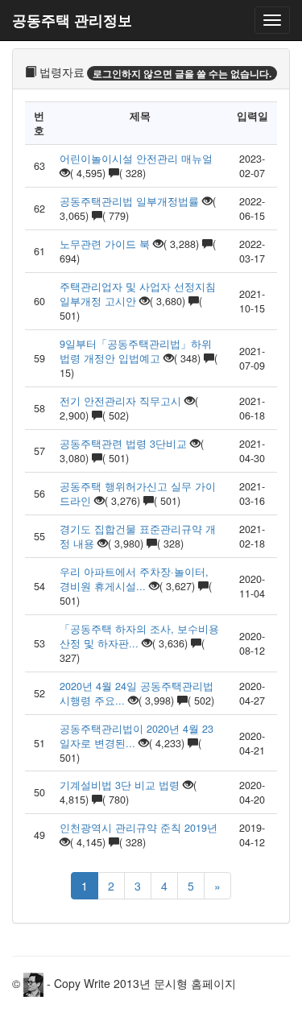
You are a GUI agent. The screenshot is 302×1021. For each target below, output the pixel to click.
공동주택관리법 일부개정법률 (129, 201)
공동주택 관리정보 (72, 20)
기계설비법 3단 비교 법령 (120, 785)
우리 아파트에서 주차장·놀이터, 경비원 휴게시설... (134, 578)
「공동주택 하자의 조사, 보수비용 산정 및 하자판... (139, 636)
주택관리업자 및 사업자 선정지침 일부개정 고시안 (138, 293)
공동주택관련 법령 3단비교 (123, 443)
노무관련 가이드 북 (105, 244)
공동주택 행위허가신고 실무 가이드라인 (138, 493)
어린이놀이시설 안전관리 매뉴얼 (136, 158)
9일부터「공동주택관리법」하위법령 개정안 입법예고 (136, 351)
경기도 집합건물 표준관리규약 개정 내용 (138, 536)
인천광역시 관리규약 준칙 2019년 (138, 828)
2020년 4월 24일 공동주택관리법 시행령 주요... (136, 693)
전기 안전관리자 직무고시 (120, 401)
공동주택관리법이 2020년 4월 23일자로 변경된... (136, 735)
